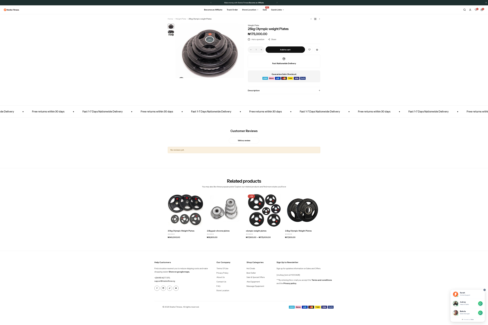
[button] (211, 3)
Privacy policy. (290, 283)
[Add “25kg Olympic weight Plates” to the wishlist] (309, 49)
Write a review (244, 140)
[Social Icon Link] (156, 288)
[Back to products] (315, 19)
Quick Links (276, 10)
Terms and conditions (321, 280)
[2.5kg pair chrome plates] (224, 210)
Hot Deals (251, 268)
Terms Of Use (222, 268)
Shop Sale (256, 3)
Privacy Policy (222, 273)
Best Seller (251, 273)
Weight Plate (180, 19)
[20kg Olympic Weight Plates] (185, 210)
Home (170, 19)
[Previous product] (311, 19)
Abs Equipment (253, 282)
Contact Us (221, 282)
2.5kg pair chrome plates (218, 231)
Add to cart (285, 49)
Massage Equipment (255, 286)
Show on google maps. (179, 272)
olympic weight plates (256, 231)
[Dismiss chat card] (484, 289)
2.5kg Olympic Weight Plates (298, 231)
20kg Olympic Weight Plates (181, 231)
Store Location (249, 10)
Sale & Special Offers (256, 277)
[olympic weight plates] (263, 210)
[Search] (464, 9)
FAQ (218, 286)
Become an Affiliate (213, 10)
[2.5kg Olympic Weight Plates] (302, 210)
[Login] (470, 9)
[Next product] (319, 19)
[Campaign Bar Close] (486, 2)
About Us (220, 277)
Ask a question (257, 39)
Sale (265, 9)
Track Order (232, 10)
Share (273, 39)
